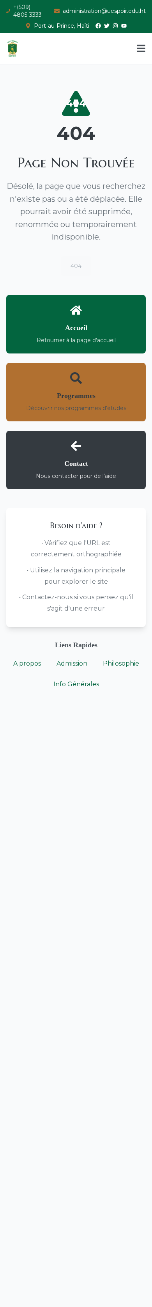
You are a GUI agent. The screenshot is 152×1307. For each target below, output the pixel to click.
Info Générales (76, 684)
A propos (27, 663)
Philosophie (121, 663)
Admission (72, 663)
